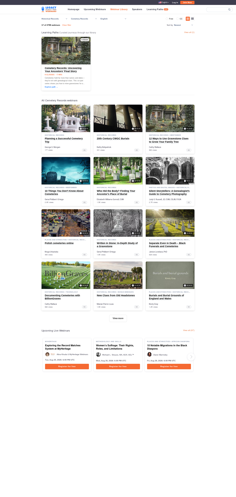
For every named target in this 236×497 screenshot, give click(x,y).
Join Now (187, 2)
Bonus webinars (126, 292)
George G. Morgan (52, 147)
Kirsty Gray (153, 304)
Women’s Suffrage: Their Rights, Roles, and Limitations (115, 347)
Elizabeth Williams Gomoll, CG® (110, 199)
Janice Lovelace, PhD (158, 252)
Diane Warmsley (160, 355)
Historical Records (54, 135)
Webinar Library (119, 9)
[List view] (192, 19)
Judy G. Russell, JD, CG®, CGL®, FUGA (165, 199)
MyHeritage (51, 341)
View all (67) (188, 330)
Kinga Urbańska (51, 252)
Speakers (137, 9)
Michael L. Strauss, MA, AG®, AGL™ (118, 355)
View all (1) (189, 32)
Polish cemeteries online (59, 243)
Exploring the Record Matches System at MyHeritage (62, 347)
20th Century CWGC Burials (113, 138)
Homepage (73, 9)
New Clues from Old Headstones (116, 295)
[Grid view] (188, 19)
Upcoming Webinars (95, 9)
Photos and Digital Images (162, 187)
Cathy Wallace (155, 147)
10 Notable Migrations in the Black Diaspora (167, 347)
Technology (72, 292)
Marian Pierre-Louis (105, 304)
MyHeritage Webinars (78, 354)
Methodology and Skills (108, 341)
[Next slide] (191, 357)
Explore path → (51, 87)
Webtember (175, 135)
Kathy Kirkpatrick (104, 147)
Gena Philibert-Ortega (54, 199)
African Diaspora (181, 341)
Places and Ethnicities (56, 240)
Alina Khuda (62, 354)
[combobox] (112, 19)
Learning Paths (157, 9)
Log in (175, 2)
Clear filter (66, 25)
